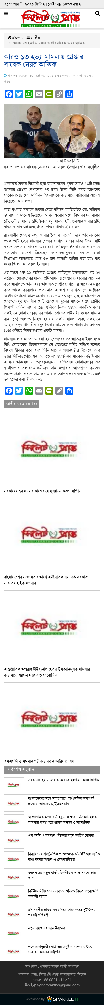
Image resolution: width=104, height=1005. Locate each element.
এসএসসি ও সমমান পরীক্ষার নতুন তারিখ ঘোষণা (39, 761)
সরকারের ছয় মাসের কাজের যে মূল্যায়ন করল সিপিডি (42, 491)
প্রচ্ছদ (15, 37)
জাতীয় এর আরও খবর (21, 403)
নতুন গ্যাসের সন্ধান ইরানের (46, 928)
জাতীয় (35, 37)
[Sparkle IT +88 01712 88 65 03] (63, 999)
